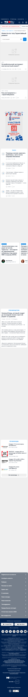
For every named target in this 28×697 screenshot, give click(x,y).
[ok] (10, 631)
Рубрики (3, 582)
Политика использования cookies (14, 668)
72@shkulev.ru (20, 648)
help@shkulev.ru (23, 650)
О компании (4, 593)
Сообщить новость (7, 578)
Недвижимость (5, 19)
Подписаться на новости (8, 574)
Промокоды (13, 19)
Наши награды (5, 597)
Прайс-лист (4, 589)
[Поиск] (19, 22)
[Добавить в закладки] (25, 69)
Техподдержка (5, 604)
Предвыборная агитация (8, 608)
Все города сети (6, 615)
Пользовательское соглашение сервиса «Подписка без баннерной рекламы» (14, 673)
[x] (21, 631)
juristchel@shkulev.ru (10, 650)
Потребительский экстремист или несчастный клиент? (12, 65)
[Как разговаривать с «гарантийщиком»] (14, 81)
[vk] (6, 631)
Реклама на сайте (6, 585)
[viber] (14, 631)
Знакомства (21, 19)
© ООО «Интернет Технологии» (14, 687)
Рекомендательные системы (14, 670)
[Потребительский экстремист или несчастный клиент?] (14, 52)
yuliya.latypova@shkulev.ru (14, 653)
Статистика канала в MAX (9, 611)
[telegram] (2, 631)
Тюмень (4, 30)
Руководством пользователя (14, 659)
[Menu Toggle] (1, 22)
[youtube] (25, 631)
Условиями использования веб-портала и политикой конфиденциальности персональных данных (14, 662)
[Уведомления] (23, 22)
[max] (17, 631)
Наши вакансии (5, 600)
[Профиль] (26, 22)
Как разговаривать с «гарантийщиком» (9, 93)
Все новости (10, 30)
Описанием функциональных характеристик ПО (14, 660)
